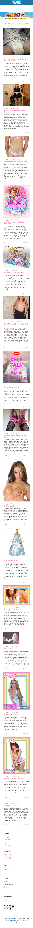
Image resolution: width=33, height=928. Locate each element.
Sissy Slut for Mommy (11, 805)
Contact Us (6, 870)
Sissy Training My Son (11, 715)
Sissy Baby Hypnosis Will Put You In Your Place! (15, 223)
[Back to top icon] (16, 915)
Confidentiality (7, 839)
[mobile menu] (2, 3)
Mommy (7, 108)
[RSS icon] (16, 922)
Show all (27, 23)
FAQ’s (5, 867)
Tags (12, 23)
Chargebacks (7, 869)
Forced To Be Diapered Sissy (13, 273)
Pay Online (6, 900)
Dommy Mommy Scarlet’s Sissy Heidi (15, 162)
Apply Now (6, 855)
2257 (5, 842)
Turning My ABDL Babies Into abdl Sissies (15, 111)
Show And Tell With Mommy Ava (14, 779)
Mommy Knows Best (10, 610)
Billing (5, 872)
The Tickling (8, 648)
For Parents (6, 843)
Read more (26, 81)
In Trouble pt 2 (9, 506)
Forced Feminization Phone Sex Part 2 (16, 325)
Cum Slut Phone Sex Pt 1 (12, 387)
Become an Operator (8, 854)
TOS (5, 836)
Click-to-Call (6, 899)
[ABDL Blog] (16, 2)
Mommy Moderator (10, 57)
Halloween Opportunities (12, 560)
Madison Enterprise (8, 857)
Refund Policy (7, 837)
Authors (18, 23)
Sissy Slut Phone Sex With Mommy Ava (15, 436)
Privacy (5, 840)
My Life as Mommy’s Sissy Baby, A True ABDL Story (15, 60)
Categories (6, 23)
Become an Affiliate (8, 858)
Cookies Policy (7, 845)
